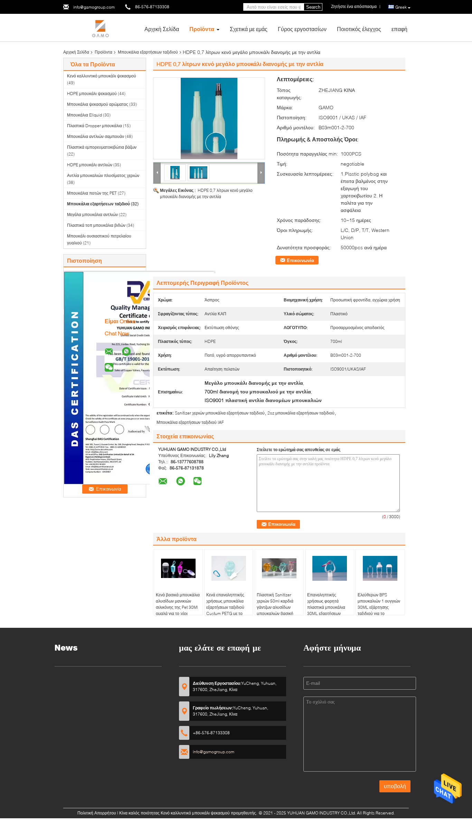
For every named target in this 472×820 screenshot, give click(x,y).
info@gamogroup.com (94, 7)
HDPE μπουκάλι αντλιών (89, 164)
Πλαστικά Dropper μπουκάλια (94, 125)
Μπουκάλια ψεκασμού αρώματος (97, 104)
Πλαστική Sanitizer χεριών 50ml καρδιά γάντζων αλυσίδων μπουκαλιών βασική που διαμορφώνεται (275, 607)
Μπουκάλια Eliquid (84, 115)
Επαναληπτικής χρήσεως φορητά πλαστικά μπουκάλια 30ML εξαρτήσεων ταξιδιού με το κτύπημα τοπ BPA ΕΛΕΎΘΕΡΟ (328, 610)
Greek (401, 7)
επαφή (399, 29)
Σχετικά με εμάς (248, 29)
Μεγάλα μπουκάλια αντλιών (92, 214)
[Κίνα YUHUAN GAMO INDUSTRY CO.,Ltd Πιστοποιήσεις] (140, 377)
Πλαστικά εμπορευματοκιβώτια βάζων (101, 147)
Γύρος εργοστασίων (302, 29)
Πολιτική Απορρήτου (96, 813)
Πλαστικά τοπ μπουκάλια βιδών (96, 225)
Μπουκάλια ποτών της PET (92, 193)
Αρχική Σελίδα (161, 29)
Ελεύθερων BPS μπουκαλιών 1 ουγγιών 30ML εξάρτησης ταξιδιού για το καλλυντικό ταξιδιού (379, 607)
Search (313, 7)
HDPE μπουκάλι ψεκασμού (92, 93)
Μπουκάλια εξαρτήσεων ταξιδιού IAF (190, 422)
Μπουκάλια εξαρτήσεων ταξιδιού (148, 52)
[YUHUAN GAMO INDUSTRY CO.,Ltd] (101, 27)
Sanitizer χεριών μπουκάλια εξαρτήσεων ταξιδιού (220, 413)
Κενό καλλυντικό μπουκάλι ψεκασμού (101, 75)
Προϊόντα (201, 29)
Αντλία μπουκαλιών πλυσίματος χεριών (103, 175)
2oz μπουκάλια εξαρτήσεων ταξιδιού (300, 413)
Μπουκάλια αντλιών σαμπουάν (95, 136)
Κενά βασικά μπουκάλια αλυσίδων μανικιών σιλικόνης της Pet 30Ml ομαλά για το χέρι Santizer (178, 607)
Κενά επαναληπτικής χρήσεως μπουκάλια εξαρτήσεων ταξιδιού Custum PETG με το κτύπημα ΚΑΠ (225, 607)
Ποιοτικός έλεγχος (359, 29)
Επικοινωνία (300, 260)
